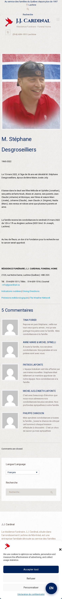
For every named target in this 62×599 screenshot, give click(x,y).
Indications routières (11, 291)
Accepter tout (31, 569)
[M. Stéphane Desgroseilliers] (31, 91)
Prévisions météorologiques (14, 298)
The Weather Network (40, 298)
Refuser (31, 578)
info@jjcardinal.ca (11, 285)
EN (51, 588)
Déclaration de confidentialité (31, 594)
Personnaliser (31, 587)
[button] (57, 546)
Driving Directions (30, 291)
